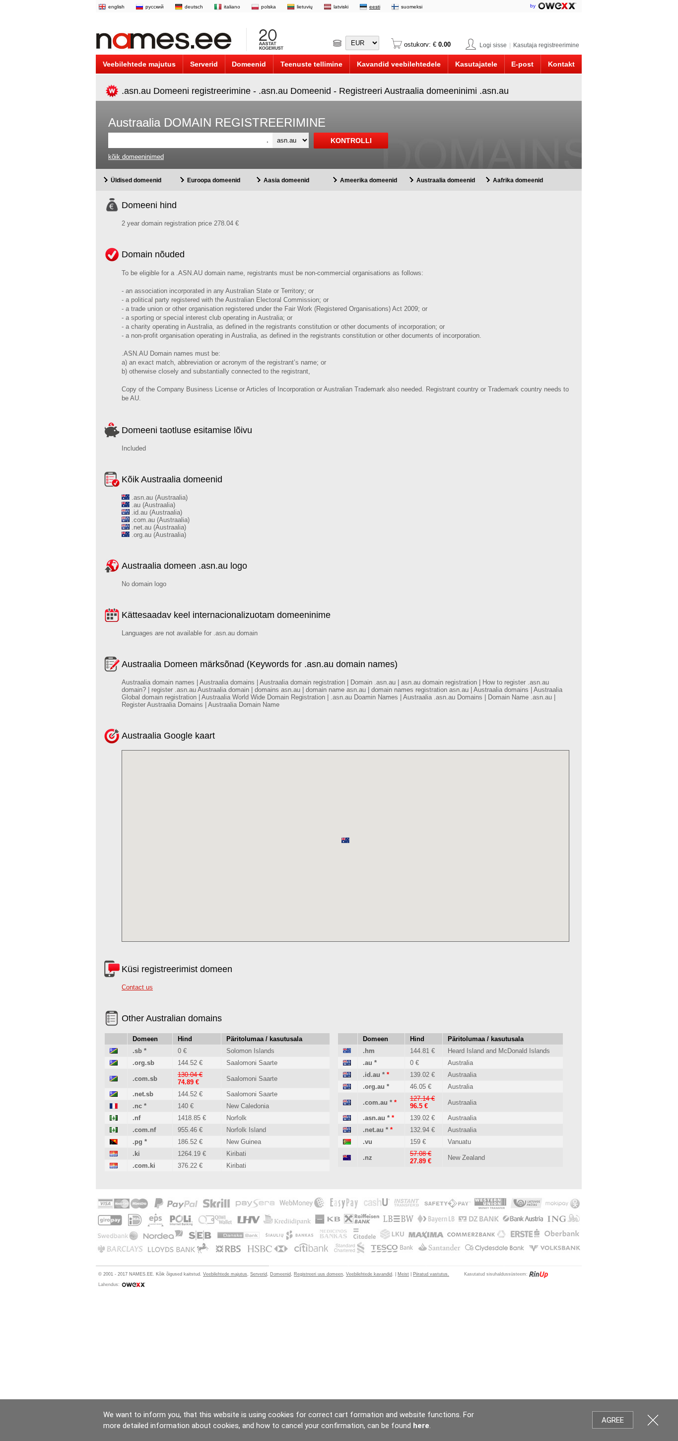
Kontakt (561, 64)
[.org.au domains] (347, 1086)
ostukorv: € (426, 44)
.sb (137, 1051)
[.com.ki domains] (114, 1165)
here (421, 1425)
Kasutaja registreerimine (546, 45)
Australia (460, 1062)
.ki (136, 1153)
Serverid (204, 64)
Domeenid (249, 64)
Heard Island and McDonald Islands (499, 1051)
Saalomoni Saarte (251, 1062)
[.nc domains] (114, 1106)
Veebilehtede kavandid (369, 1274)
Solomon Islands (250, 1051)
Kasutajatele (476, 64)
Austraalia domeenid (445, 180)
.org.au (374, 1086)
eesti (374, 6)
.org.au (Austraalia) (158, 534)
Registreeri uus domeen (318, 1274)
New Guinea (243, 1141)
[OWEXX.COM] (133, 1284)
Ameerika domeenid (368, 180)
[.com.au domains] (347, 1102)
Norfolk (236, 1118)
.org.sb (143, 1062)
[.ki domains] (114, 1153)
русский (154, 6)
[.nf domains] (114, 1118)
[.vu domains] (347, 1141)
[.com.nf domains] (114, 1130)
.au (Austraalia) (152, 505)
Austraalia (462, 1074)
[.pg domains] (114, 1141)
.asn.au (374, 1118)
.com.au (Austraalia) (160, 520)
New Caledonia (247, 1106)
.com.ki (144, 1165)
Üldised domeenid (136, 180)
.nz (367, 1157)
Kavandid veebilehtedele (399, 64)
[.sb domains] (114, 1051)
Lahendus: (109, 1284)
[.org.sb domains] (114, 1062)
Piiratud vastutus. (431, 1274)
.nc (137, 1106)
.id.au (371, 1074)
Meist (403, 1274)
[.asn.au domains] (347, 1118)
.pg (137, 1141)
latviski (341, 6)
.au (367, 1062)
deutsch (194, 6)
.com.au (375, 1102)
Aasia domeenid (286, 180)
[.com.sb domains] (114, 1078)
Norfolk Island (246, 1130)
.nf (136, 1118)
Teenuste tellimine (311, 64)
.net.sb (143, 1094)
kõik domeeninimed (136, 156)
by (533, 5)
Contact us (137, 987)
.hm (369, 1051)
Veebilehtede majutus (139, 64)
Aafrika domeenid (518, 180)
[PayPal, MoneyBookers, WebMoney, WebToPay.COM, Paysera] (338, 1253)
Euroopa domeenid (213, 180)
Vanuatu (459, 1141)
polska (268, 6)
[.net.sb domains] (114, 1094)
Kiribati (236, 1153)
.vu (367, 1141)
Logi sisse (493, 45)
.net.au (373, 1130)
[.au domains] (347, 1062)
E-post (522, 64)
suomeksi (411, 6)
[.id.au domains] (347, 1074)
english (116, 6)
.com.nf (144, 1130)
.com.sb (145, 1078)
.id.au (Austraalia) (156, 512)
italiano (232, 6)
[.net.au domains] (347, 1130)
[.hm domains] (347, 1051)
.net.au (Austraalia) (158, 527)
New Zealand (466, 1157)
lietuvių (305, 6)
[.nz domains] (347, 1157)
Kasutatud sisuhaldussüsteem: (496, 1274)
